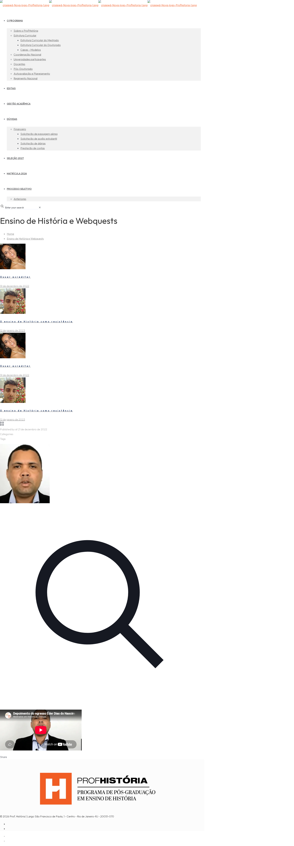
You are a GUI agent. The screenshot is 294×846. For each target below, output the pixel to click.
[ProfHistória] (98, 5)
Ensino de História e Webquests (25, 238)
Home (10, 234)
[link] (40, 207)
